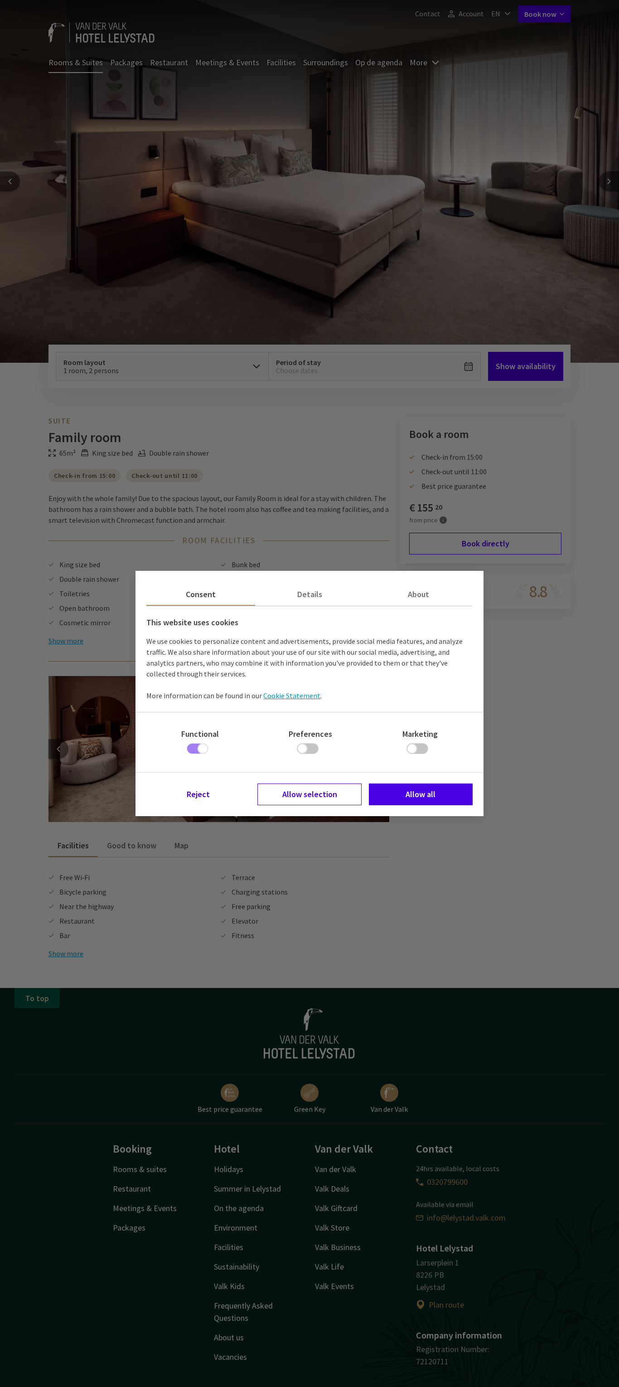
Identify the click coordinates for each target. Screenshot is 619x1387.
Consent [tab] (201, 594)
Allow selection (309, 794)
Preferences (310, 734)
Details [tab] (309, 594)
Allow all (420, 794)
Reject (198, 794)
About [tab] (418, 594)
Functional (200, 734)
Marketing (420, 734)
